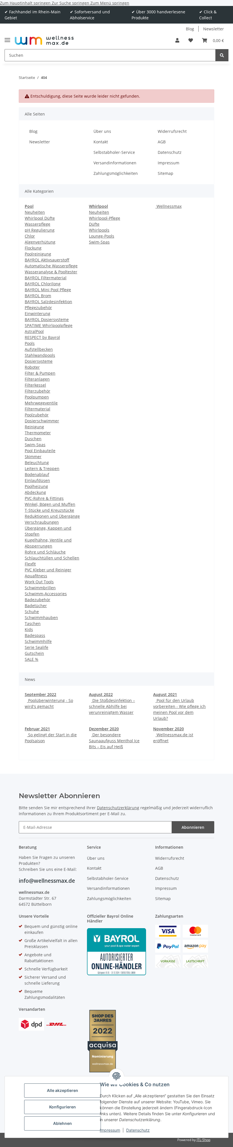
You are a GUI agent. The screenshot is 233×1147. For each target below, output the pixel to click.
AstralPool (34, 331)
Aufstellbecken (39, 349)
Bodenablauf (37, 474)
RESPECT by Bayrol (42, 337)
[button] (177, 40)
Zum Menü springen (109, 3)
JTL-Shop (203, 1139)
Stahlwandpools (40, 355)
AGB (162, 141)
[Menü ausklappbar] (7, 37)
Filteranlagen (37, 379)
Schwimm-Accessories (46, 593)
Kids (29, 629)
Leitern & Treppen (42, 468)
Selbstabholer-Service (114, 152)
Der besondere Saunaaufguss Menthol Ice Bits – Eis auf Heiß (114, 740)
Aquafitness (36, 575)
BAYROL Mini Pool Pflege (48, 289)
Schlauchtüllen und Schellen (52, 558)
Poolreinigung (38, 254)
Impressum (110, 1130)
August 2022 (101, 694)
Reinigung (34, 426)
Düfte (94, 224)
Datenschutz (138, 1130)
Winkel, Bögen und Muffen (50, 504)
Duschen (33, 438)
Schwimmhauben (41, 617)
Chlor (30, 236)
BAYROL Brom (38, 295)
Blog (190, 29)
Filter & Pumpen (40, 373)
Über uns (102, 131)
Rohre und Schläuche (45, 552)
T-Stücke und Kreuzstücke (49, 510)
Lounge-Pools (101, 236)
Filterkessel (35, 385)
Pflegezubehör (38, 307)
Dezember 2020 (104, 728)
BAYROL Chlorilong (43, 283)
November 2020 (168, 728)
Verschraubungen (42, 522)
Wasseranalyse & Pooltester (51, 271)
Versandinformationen (114, 162)
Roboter (32, 367)
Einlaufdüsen (37, 480)
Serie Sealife (36, 647)
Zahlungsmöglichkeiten (115, 173)
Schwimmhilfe (38, 641)
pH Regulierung (40, 230)
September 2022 (40, 694)
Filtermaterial (37, 409)
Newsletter (213, 29)
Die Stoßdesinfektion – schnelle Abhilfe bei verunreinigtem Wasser (112, 706)
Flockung (33, 248)
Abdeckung (35, 492)
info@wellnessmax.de (47, 880)
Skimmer (33, 456)
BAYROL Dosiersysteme (47, 319)
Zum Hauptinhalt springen (26, 3)
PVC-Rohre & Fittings (44, 498)
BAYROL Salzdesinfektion (48, 301)
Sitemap (165, 173)
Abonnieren (193, 827)
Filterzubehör (37, 391)
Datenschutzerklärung (118, 807)
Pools (30, 343)
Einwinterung (37, 313)
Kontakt (100, 141)
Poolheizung (36, 486)
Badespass (35, 635)
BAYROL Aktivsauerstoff (47, 260)
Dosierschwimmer (42, 420)
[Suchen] (221, 55)
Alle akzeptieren (62, 1090)
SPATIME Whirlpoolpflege (48, 325)
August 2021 (165, 694)
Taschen (33, 623)
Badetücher (36, 605)
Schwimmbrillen (40, 587)
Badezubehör (37, 599)
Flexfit (30, 564)
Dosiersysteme (39, 361)
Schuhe (32, 611)
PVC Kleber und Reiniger (48, 570)
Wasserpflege (37, 224)
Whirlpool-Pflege (104, 218)
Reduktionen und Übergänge (52, 516)
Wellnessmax (168, 206)
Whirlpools (99, 230)
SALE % (31, 659)
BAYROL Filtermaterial (45, 277)
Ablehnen (62, 1123)
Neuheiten (35, 212)
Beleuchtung (37, 462)
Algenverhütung (40, 242)
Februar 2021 (37, 728)
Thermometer (38, 432)
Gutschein (34, 653)
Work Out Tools (39, 581)
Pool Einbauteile (40, 450)
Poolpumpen (37, 397)
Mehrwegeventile (41, 403)
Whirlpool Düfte (40, 218)
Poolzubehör (37, 415)
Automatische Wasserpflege (51, 266)
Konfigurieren (62, 1106)
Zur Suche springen (71, 3)
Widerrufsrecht (172, 131)
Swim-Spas (35, 444)
